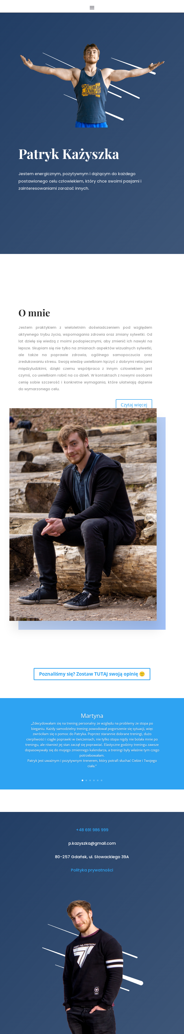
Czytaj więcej (134, 405)
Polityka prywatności (92, 870)
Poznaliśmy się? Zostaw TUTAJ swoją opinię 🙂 (92, 674)
